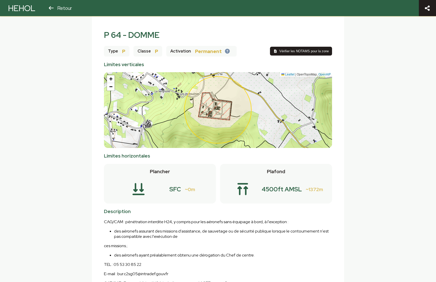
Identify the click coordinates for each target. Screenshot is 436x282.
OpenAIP (324, 74)
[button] (111, 79)
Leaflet (289, 74)
